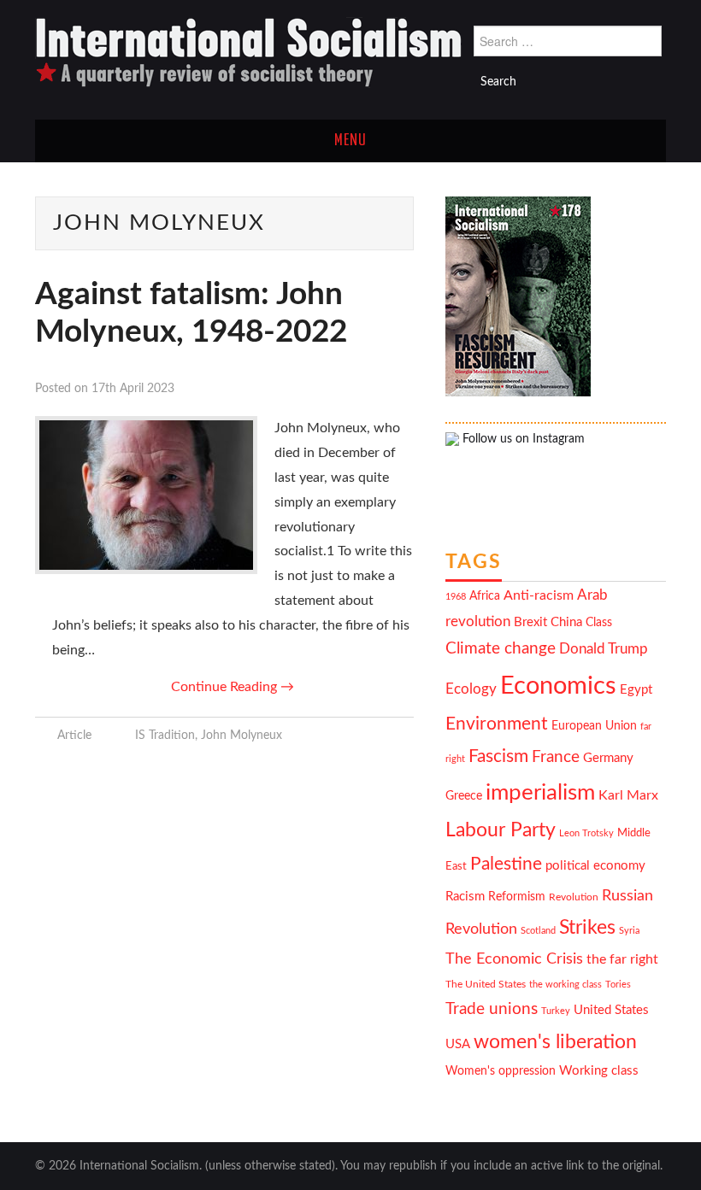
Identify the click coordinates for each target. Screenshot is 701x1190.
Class (599, 623)
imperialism (540, 793)
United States (611, 1010)
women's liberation (555, 1042)
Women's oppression (500, 1071)
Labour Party (500, 830)
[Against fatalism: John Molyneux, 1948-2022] (146, 495)
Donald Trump (603, 649)
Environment (496, 724)
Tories (618, 984)
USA (457, 1044)
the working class (565, 984)
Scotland (538, 930)
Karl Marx (628, 795)
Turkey (555, 1011)
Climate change (500, 649)
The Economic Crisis (514, 959)
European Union (594, 726)
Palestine (506, 864)
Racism (465, 896)
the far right (622, 959)
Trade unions (491, 1009)
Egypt (636, 689)
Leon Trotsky (586, 833)
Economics (558, 686)
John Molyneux (241, 735)
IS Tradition (165, 735)
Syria (629, 930)
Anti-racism (539, 595)
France (556, 757)
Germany (608, 758)
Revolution (573, 897)
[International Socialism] (248, 52)
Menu (350, 141)
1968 (455, 596)
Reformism (516, 897)
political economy (595, 865)
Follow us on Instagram (522, 439)
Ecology (471, 689)
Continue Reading (232, 687)
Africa (484, 596)
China (566, 622)
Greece (463, 796)
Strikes (587, 927)
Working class (599, 1070)
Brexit (530, 622)
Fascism (498, 756)
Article (74, 735)
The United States (485, 984)
